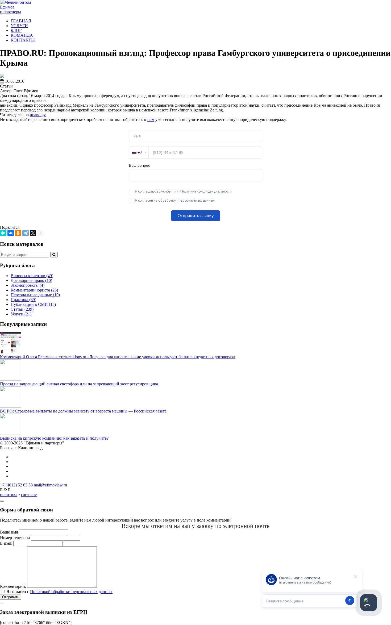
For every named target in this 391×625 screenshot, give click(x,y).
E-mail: (6, 543)
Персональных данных (196, 200)
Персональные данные (35, 295)
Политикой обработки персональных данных (71, 591)
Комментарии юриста (34, 290)
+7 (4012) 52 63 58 (16, 485)
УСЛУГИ (19, 25)
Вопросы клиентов (32, 275)
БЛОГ (16, 30)
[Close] (2, 501)
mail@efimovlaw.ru (50, 485)
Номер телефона (15, 537)
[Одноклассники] (18, 233)
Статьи (22, 309)
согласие (29, 494)
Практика (23, 299)
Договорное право (31, 280)
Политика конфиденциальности (206, 191)
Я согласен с (59, 591)
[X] (33, 233)
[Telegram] (25, 233)
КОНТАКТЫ (23, 40)
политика (8, 494)
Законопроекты (27, 285)
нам (150, 119)
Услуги (21, 314)
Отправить (10, 597)
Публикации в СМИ (33, 304)
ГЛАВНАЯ (21, 21)
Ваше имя (9, 532)
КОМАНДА (22, 35)
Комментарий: (13, 586)
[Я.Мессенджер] (3, 233)
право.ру (38, 114)
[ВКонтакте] (10, 233)
